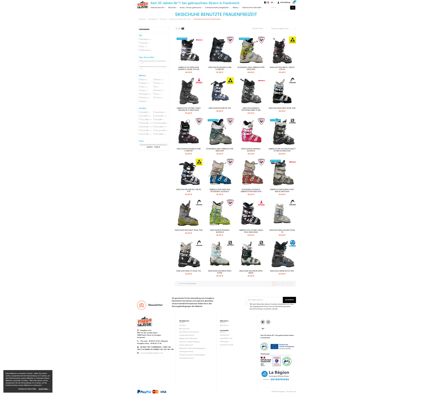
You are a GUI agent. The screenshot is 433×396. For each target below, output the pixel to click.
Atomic (159, 80)
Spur (144, 47)
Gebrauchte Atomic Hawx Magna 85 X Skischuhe (189, 109)
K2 (157, 87)
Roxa (158, 94)
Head (144, 87)
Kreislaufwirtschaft (186, 335)
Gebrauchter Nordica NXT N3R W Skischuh (282, 191)
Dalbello (145, 83)
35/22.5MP (160, 112)
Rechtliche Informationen (189, 332)
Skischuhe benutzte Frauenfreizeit (153, 62)
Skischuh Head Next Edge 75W (282, 108)
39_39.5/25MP (162, 123)
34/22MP (145, 112)
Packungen (224, 341)
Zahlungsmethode (186, 352)
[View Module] (182, 29)
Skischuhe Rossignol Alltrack (251, 150)
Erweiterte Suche (226, 345)
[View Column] (179, 29)
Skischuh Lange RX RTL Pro (282, 271)
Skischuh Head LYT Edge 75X (188, 271)
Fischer (159, 83)
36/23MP (145, 116)
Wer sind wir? (184, 329)
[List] (176, 29)
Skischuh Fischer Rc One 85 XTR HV (282, 68)
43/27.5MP (146, 134)
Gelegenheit (224, 335)
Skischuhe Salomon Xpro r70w (219, 272)
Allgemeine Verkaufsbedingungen (192, 348)
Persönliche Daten (186, 358)
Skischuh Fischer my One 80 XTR (188, 191)
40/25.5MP (146, 127)
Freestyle (145, 43)
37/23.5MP (161, 116)
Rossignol (146, 94)
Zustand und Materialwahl (189, 342)
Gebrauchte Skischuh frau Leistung (153, 67)
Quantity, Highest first (283, 28)
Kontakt (182, 325)
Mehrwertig (146, 50)
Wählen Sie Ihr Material (188, 338)
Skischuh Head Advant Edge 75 (282, 231)
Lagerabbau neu (226, 338)
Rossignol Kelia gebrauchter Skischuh (251, 68)
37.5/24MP (146, 120)
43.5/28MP (160, 134)
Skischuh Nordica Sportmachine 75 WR (250, 109)
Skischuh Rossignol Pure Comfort (219, 68)
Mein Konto (224, 325)
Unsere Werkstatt (186, 345)
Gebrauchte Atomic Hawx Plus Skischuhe (251, 231)
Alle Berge (146, 39)
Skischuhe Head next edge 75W (189, 230)
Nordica (159, 90)
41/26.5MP (146, 130)
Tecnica (159, 98)
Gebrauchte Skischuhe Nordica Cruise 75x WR (188, 68)
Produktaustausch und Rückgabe (192, 355)
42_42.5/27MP (162, 130)
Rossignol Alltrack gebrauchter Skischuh (251, 191)
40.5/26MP (160, 127)
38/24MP (159, 120)
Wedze (144, 101)
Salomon (145, 98)
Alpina (144, 80)
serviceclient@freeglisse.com (151, 353)
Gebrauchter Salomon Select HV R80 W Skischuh (282, 150)
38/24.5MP (146, 123)
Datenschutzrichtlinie (27, 389)
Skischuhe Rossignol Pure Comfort (189, 150)
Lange (144, 90)
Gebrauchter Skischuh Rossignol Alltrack (219, 191)
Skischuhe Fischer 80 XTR (220, 108)
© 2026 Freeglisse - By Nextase (284, 392)
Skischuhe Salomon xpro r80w (251, 272)
